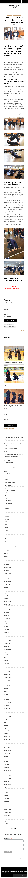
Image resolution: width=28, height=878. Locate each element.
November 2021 (7, 711)
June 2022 (6, 691)
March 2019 (6, 801)
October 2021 (7, 714)
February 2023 (7, 669)
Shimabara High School (9, 326)
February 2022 (7, 702)
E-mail (5, 311)
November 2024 (7, 609)
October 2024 (7, 612)
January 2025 (7, 604)
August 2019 (7, 787)
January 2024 (7, 638)
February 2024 (7, 635)
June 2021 (6, 725)
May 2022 (6, 694)
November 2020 (7, 745)
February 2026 (7, 567)
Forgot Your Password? (10, 490)
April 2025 (6, 595)
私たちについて (8, 485)
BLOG (5, 538)
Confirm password (8, 316)
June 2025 (6, 590)
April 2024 (6, 629)
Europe (6, 527)
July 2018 (6, 823)
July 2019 (6, 790)
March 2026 (6, 564)
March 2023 (6, 666)
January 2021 (7, 739)
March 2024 (6, 632)
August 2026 (7, 550)
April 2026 (6, 562)
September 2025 (7, 581)
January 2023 (7, 671)
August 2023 (7, 652)
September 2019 (7, 784)
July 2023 (6, 655)
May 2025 (6, 593)
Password (6, 314)
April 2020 (6, 764)
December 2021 (7, 708)
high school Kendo (8, 324)
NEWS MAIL (8, 500)
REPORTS (6, 519)
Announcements (8, 503)
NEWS (5, 498)
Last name (6, 309)
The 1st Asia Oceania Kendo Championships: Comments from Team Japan (13, 449)
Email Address (8, 838)
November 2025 (7, 576)
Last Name (6, 846)
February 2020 (7, 770)
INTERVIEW (8, 511)
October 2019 (7, 781)
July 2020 (6, 756)
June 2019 (6, 792)
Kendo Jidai (7, 337)
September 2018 (7, 818)
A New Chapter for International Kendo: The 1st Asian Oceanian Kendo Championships (13, 456)
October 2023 (7, 646)
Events (6, 506)
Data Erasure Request (10, 482)
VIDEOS (6, 530)
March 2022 (6, 700)
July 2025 (6, 587)
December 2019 (7, 776)
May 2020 (6, 761)
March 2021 (6, 733)
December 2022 (7, 674)
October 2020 (7, 747)
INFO (5, 471)
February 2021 (7, 736)
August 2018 (7, 821)
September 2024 (7, 615)
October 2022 (7, 680)
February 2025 (7, 601)
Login (6, 495)
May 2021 (6, 728)
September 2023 (7, 649)
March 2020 (6, 767)
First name (6, 307)
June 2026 (6, 556)
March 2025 (6, 598)
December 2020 (7, 742)
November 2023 (7, 643)
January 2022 (7, 705)
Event (5, 541)
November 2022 (7, 677)
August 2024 (7, 618)
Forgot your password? (9, 428)
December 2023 (7, 640)
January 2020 (7, 773)
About (6, 476)
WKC (6, 522)
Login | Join (6, 488)
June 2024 (6, 624)
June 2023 (6, 657)
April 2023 (6, 663)
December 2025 (7, 573)
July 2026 (6, 553)
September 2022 (7, 683)
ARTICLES (7, 509)
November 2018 (7, 812)
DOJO (5, 536)
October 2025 (7, 579)
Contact (6, 479)
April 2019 (6, 798)
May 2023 (6, 660)
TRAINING (7, 516)
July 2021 (6, 722)
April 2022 (6, 697)
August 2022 (7, 685)
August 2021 (7, 719)
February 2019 (7, 804)
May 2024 (6, 626)
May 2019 (6, 795)
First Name (6, 842)
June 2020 (6, 759)
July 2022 (6, 688)
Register (10, 321)
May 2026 (6, 559)
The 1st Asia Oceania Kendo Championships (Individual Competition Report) (13, 443)
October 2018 (7, 815)
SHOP (5, 533)
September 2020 (7, 750)
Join (6, 492)
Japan (6, 524)
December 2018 (7, 809)
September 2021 (7, 716)
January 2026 (7, 570)
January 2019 (7, 807)
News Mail (7, 474)
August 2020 (7, 753)
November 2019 (7, 778)
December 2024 (7, 607)
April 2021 (6, 731)
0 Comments (6, 330)
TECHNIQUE (8, 514)
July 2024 (6, 621)
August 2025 (7, 584)
